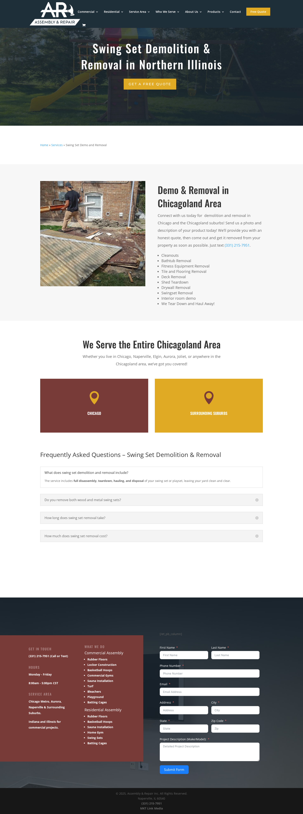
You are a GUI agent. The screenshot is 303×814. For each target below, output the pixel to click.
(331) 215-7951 (237, 245)
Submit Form (174, 769)
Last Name (218, 648)
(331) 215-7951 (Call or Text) (48, 656)
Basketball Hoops (99, 670)
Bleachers (94, 691)
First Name (167, 648)
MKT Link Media (151, 808)
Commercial (86, 12)
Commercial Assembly (104, 652)
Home (44, 145)
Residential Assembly (103, 709)
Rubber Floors (97, 659)
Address (165, 702)
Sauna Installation (100, 681)
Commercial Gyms (100, 675)
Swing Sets (95, 738)
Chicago (34, 701)
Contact (235, 12)
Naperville (36, 707)
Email (163, 684)
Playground (95, 697)
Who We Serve (166, 12)
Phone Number (170, 666)
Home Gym (95, 732)
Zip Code (217, 721)
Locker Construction (101, 665)
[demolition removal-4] (92, 285)
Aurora (56, 701)
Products (214, 12)
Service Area (137, 12)
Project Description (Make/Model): (183, 739)
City (213, 702)
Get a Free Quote (150, 84)
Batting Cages (97, 702)
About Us (191, 12)
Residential (112, 12)
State (163, 721)
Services (57, 145)
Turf (90, 686)
